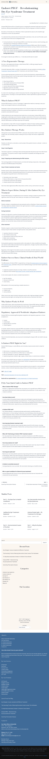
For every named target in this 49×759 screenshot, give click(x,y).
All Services (4, 664)
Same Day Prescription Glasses (8, 483)
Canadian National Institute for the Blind (21, 45)
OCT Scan (3, 674)
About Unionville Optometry (8, 638)
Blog (25, 756)
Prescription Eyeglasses (7, 671)
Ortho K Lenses (4, 692)
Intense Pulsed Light (12, 71)
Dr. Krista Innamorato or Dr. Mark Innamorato (27, 378)
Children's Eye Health (8, 572)
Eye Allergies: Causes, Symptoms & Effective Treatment (16, 550)
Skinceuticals (4, 694)
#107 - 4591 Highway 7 (6, 725)
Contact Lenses (6, 574)
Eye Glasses (5, 577)
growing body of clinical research (39, 263)
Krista (4, 19)
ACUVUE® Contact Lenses (7, 691)
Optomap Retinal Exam (6, 672)
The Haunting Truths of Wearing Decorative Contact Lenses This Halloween (20, 553)
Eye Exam (3, 666)
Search (3, 540)
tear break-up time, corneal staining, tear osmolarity (28, 271)
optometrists (26, 359)
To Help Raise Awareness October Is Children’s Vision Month (37, 484)
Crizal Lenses (4, 687)
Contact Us (4, 646)
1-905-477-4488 (8, 371)
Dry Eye (4, 576)
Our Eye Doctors (5, 640)
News (4, 583)
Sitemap (45, 755)
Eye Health (5, 579)
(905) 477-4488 (8, 732)
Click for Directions (24, 622)
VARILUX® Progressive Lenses (8, 689)
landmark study (7, 264)
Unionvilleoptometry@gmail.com (13, 735)
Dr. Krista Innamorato (6, 643)
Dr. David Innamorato (6, 642)
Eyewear (5, 581)
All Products (4, 681)
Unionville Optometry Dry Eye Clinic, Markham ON (16, 375)
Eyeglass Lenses (5, 682)
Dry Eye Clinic (4, 668)
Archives (25, 625)
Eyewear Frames (5, 684)
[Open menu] (46, 2)
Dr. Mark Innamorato (6, 645)
